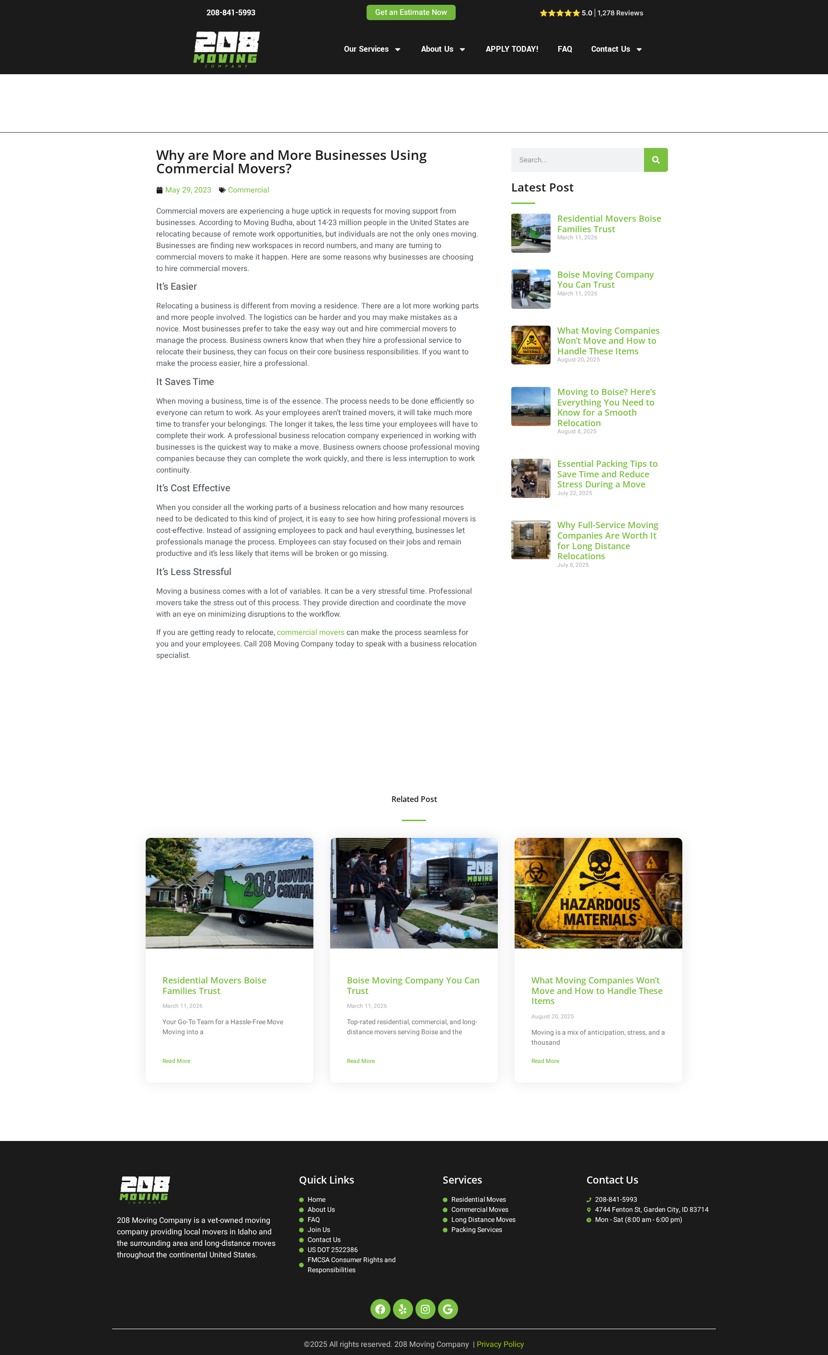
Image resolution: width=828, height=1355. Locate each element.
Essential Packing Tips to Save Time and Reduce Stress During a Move (607, 474)
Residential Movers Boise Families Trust (609, 224)
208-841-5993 (231, 12)
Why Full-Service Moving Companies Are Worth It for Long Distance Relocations (607, 540)
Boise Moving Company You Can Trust (605, 280)
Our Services (366, 49)
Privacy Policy (500, 1344)
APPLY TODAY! (512, 49)
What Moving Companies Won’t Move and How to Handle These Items (608, 341)
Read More (176, 1061)
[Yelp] (403, 1309)
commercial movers (311, 632)
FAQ (565, 49)
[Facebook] (380, 1309)
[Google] (448, 1309)
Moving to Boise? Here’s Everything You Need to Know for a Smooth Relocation (606, 407)
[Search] (656, 160)
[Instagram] (425, 1309)
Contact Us (610, 49)
